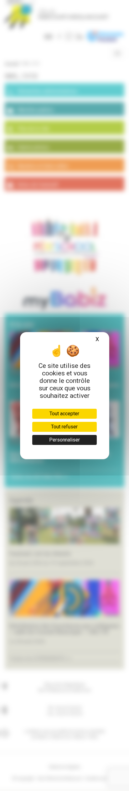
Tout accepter (64, 414)
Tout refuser (64, 427)
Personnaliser (64, 440)
